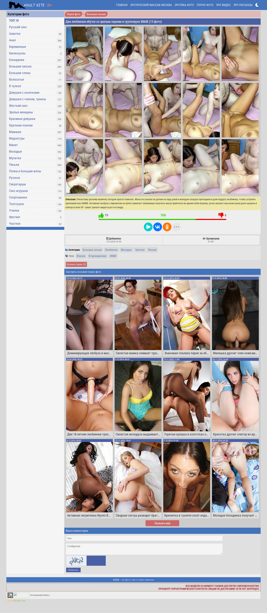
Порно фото (205, 5)
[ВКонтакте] (157, 227)
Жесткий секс (18, 106)
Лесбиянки (111, 249)
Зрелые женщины (21, 112)
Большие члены (20, 73)
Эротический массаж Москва (151, 5)
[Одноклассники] (167, 227)
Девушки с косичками (24, 92)
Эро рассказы (242, 5)
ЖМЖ (113, 256)
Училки (14, 210)
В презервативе (97, 256)
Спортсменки (18, 197)
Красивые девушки (22, 119)
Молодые (15, 151)
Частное (14, 223)
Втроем (81, 256)
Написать (73, 570)
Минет (13, 145)
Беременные (17, 47)
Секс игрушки (18, 191)
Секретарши (17, 184)
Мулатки (15, 158)
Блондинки (16, 60)
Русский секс (18, 27)
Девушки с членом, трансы (27, 99)
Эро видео (223, 5)
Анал (12, 40)
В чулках (15, 86)
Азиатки (14, 33)
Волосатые (16, 79)
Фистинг (14, 217)
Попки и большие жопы (25, 171)
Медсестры (17, 138)
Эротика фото (184, 5)
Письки (14, 164)
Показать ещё (162, 523)
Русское (14, 178)
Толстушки (16, 204)
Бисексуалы (17, 53)
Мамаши (15, 132)
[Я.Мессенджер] (148, 227)
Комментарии (76, 264)
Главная (122, 5)
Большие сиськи (20, 66)
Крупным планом (21, 125)
